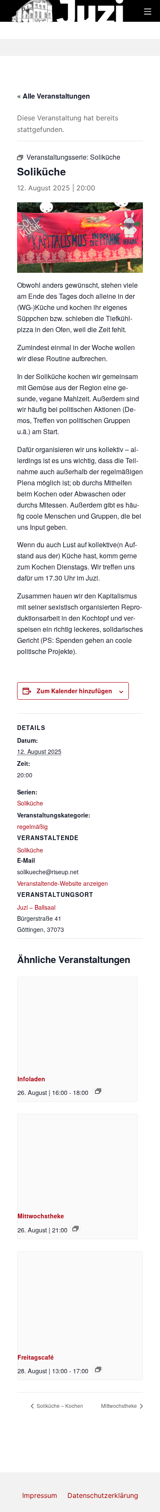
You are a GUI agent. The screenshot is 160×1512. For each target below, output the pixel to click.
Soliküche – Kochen (59, 1405)
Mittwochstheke (40, 1215)
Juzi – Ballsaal (36, 907)
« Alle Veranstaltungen (53, 96)
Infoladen (31, 1078)
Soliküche (30, 803)
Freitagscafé (35, 1357)
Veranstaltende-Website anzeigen (62, 883)
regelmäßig (32, 826)
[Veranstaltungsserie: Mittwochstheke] (76, 1228)
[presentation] (77, 1022)
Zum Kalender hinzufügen (74, 690)
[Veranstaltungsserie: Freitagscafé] (98, 1369)
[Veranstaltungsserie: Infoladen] (98, 1091)
